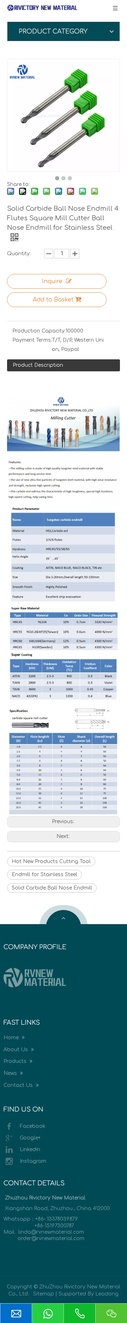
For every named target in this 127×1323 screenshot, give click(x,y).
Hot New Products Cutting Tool (51, 861)
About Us (16, 1049)
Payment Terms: (32, 340)
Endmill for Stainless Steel (44, 874)
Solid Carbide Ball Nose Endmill (52, 888)
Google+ (30, 1138)
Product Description (38, 365)
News (11, 1073)
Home (12, 1037)
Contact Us (19, 1085)
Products (16, 1061)
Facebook (33, 1126)
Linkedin (30, 1149)
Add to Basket (53, 300)
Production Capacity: (39, 331)
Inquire (52, 281)
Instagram (33, 1161)
